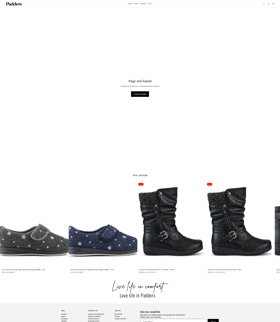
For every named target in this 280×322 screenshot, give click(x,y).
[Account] (268, 3)
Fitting (117, 316)
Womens (64, 319)
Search (64, 314)
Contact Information (96, 314)
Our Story (118, 314)
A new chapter (120, 319)
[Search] (263, 3)
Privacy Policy (93, 319)
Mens (63, 316)
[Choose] (65, 264)
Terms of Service (94, 316)
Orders (64, 321)
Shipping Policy (94, 321)
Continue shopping (140, 94)
